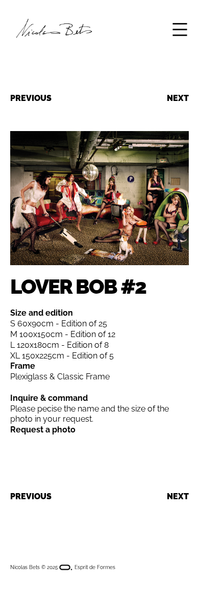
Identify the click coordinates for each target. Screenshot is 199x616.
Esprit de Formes (94, 567)
